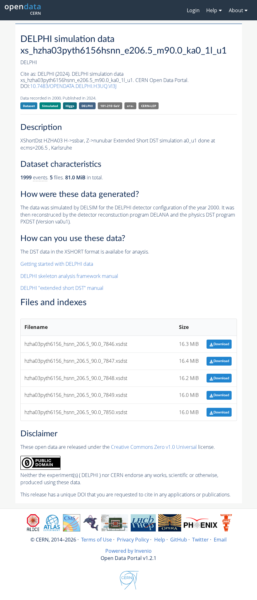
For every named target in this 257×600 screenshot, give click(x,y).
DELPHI (87, 106)
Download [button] (221, 344)
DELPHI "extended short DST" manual (61, 288)
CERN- (148, 106)
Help (159, 539)
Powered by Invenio (128, 550)
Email (220, 539)
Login (193, 10)
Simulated (50, 106)
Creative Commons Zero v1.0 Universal (154, 447)
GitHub (178, 539)
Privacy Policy (133, 539)
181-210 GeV (110, 106)
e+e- (130, 106)
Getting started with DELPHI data (56, 263)
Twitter (200, 539)
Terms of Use (96, 539)
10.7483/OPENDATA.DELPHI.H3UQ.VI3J (73, 86)
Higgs (70, 106)
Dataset (29, 106)
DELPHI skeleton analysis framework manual (69, 276)
